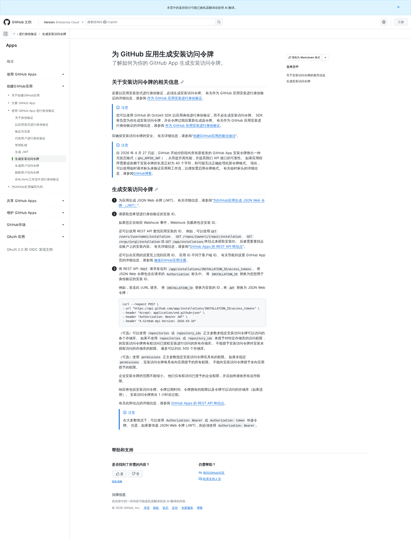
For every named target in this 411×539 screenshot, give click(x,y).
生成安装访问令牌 (54, 34)
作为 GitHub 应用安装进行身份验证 (174, 98)
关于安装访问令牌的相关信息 (145, 82)
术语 (147, 508)
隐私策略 (117, 481)
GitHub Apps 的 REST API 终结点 (216, 246)
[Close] (398, 6)
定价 (175, 508)
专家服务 (187, 508)
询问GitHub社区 (214, 472)
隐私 (156, 508)
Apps (11, 45)
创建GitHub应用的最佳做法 (214, 136)
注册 (401, 22)
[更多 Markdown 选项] (325, 57)
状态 (165, 508)
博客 (200, 508)
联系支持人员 (212, 479)
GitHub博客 (142, 173)
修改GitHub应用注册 (170, 260)
